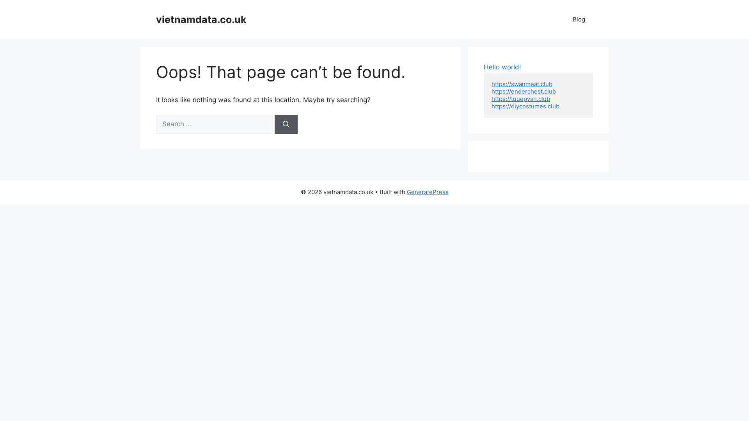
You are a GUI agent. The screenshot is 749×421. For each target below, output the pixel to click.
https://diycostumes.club (525, 106)
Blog (579, 19)
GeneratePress (428, 192)
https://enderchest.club (524, 91)
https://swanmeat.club (522, 84)
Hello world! (502, 67)
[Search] (286, 124)
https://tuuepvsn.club (521, 99)
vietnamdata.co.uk (201, 19)
